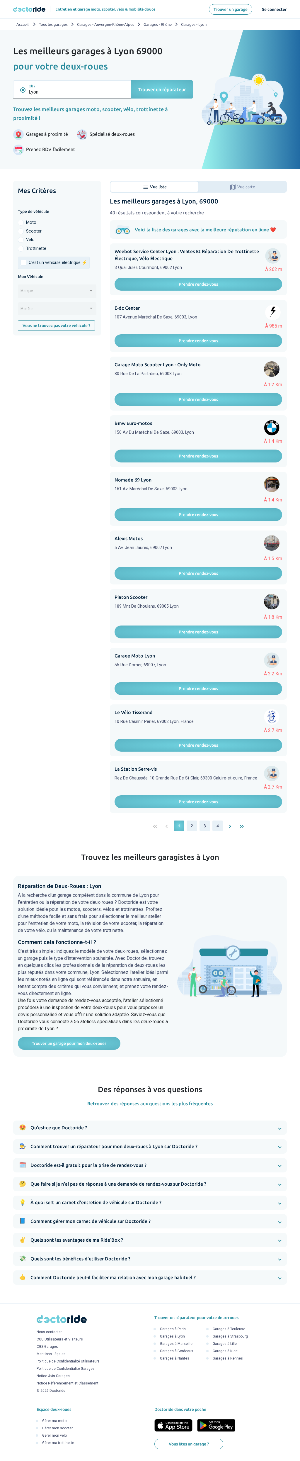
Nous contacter (49, 1332)
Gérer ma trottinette (58, 1443)
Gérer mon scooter (57, 1428)
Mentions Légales (51, 1354)
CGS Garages (47, 1347)
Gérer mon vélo (54, 1435)
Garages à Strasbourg (230, 1336)
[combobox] (57, 293)
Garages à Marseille (176, 1344)
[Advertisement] (57, 379)
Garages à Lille (225, 1344)
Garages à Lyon (172, 1336)
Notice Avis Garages (53, 1376)
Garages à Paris (173, 1329)
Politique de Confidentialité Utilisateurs (68, 1361)
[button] (150, 1128)
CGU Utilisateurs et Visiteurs (60, 1339)
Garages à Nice (225, 1351)
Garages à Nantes (174, 1358)
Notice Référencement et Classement (67, 1383)
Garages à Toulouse (229, 1329)
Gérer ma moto (54, 1421)
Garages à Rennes (228, 1358)
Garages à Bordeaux (176, 1351)
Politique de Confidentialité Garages (66, 1369)
